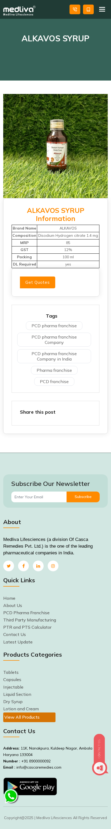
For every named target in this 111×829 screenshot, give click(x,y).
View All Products (22, 717)
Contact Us (14, 634)
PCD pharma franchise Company (54, 339)
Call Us (75, 9)
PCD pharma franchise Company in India (54, 356)
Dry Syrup (13, 701)
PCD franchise (54, 381)
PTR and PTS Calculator (27, 627)
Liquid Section (17, 694)
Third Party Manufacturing (29, 620)
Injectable (13, 687)
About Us (12, 605)
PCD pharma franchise (54, 325)
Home (9, 598)
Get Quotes (88, 9)
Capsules (12, 679)
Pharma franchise (54, 370)
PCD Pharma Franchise (26, 612)
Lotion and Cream (21, 708)
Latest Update (18, 642)
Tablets (11, 672)
